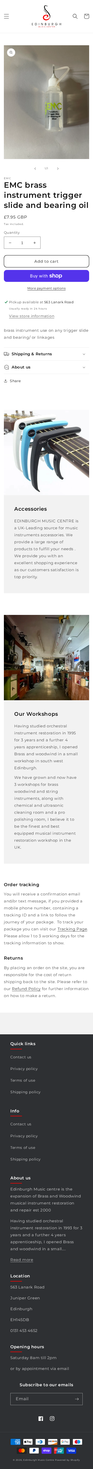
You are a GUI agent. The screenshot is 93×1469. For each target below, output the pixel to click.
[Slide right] (58, 168)
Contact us (21, 1057)
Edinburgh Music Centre (38, 1460)
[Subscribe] (76, 1399)
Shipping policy (25, 1092)
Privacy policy (24, 1068)
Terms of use (22, 1080)
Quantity (12, 232)
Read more (21, 1259)
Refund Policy (26, 988)
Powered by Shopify (67, 1460)
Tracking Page (72, 928)
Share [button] (15, 381)
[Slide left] (35, 168)
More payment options (46, 288)
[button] (6, 16)
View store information (31, 316)
